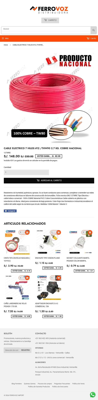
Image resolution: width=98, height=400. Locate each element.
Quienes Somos (29, 384)
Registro (25, 350)
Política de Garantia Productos (39, 387)
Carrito (52, 20)
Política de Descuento (60, 387)
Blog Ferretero (17, 384)
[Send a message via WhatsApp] (93, 395)
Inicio (6, 45)
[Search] (94, 30)
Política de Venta (78, 384)
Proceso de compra (45, 384)
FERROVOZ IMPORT (16, 395)
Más (7, 38)
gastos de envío (23, 160)
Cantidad (7, 167)
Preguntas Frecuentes (62, 384)
